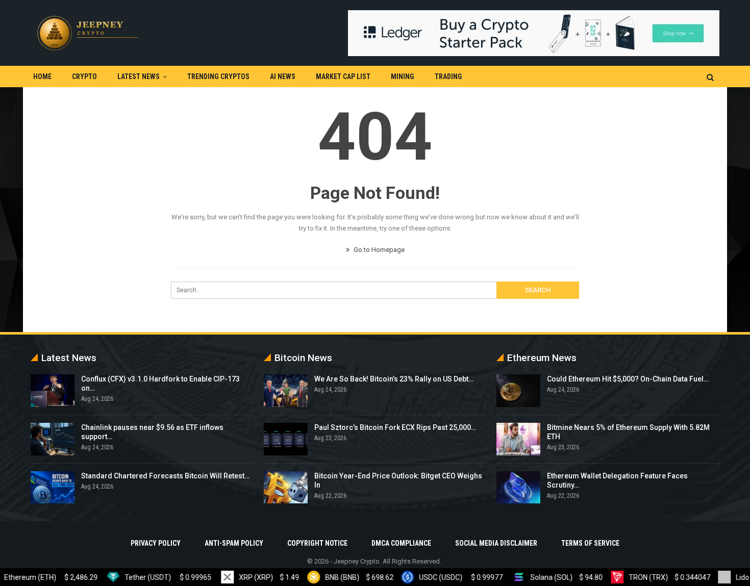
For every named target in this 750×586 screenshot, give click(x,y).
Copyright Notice (317, 543)
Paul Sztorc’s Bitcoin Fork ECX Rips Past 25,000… (395, 427)
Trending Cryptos (218, 76)
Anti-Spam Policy (234, 543)
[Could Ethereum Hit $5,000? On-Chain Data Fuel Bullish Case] (518, 390)
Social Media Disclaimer (496, 543)
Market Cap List (343, 76)
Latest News (138, 76)
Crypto (84, 76)
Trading (448, 76)
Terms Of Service (590, 543)
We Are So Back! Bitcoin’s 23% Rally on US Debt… (393, 379)
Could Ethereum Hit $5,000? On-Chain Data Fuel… (628, 379)
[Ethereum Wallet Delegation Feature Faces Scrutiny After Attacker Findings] (518, 487)
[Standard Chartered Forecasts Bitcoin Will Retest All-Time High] (52, 487)
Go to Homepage (378, 249)
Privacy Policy (156, 543)
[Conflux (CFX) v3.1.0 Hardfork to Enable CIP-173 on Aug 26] (52, 390)
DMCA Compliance (401, 543)
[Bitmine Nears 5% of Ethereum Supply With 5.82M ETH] (518, 439)
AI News (282, 76)
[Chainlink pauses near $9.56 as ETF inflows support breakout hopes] (52, 439)
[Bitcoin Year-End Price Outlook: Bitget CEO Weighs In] (286, 487)
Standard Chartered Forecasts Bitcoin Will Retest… (165, 476)
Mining (402, 76)
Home (42, 76)
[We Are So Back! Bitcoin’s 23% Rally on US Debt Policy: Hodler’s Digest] (286, 390)
